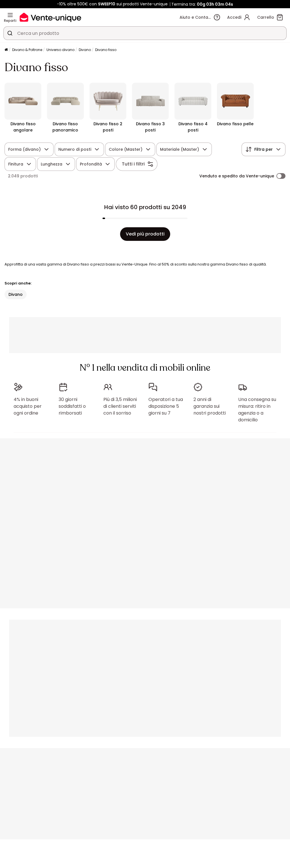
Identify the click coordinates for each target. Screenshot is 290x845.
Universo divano (60, 49)
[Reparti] (10, 15)
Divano (85, 49)
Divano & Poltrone (27, 49)
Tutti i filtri (133, 164)
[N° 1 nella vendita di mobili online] (50, 17)
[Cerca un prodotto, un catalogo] (10, 33)
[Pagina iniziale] (6, 50)
